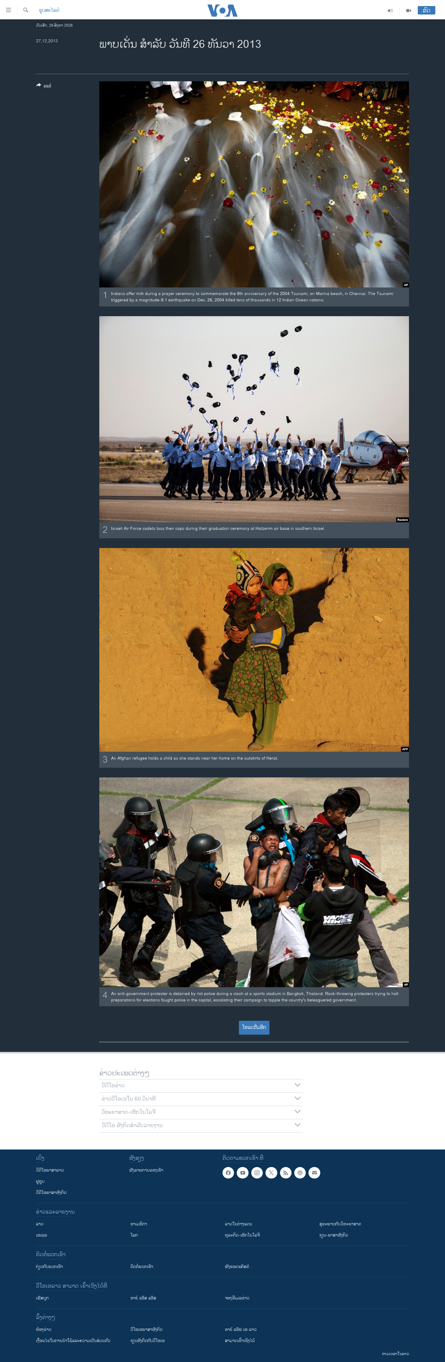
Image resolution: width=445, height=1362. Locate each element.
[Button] (43, 86)
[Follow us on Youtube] (242, 1173)
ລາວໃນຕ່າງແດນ (238, 1224)
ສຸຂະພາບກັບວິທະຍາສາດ (340, 1224)
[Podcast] (300, 1173)
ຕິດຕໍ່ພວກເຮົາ (141, 1266)
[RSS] (286, 1173)
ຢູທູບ (40, 1181)
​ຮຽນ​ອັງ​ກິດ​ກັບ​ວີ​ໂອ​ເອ (147, 1341)
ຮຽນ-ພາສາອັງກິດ (333, 1235)
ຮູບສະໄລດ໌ (49, 10)
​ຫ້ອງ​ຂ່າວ (43, 1329)
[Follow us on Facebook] (228, 1173)
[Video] (409, 10)
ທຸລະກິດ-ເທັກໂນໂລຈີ (242, 1235)
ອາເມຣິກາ (138, 1224)
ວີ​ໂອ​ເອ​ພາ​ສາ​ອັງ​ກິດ (146, 1329)
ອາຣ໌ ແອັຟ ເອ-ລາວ (241, 1329)
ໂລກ (134, 1235)
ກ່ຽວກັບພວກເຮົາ (49, 1266)
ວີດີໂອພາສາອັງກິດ (51, 1192)
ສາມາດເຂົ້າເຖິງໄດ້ (240, 1341)
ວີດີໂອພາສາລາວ (50, 1170)
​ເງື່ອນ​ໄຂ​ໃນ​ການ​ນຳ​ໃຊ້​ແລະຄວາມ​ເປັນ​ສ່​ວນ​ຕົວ (73, 1341)
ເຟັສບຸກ (42, 1298)
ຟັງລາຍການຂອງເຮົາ (146, 1170)
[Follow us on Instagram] (257, 1173)
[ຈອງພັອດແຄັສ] (314, 1173)
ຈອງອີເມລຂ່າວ (237, 1298)
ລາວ (40, 1224)
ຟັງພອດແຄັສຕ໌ (237, 1266)
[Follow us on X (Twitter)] (271, 1173)
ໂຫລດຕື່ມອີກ (254, 1027)
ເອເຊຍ (41, 1235)
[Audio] (390, 10)
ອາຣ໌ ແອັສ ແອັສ (143, 1298)
